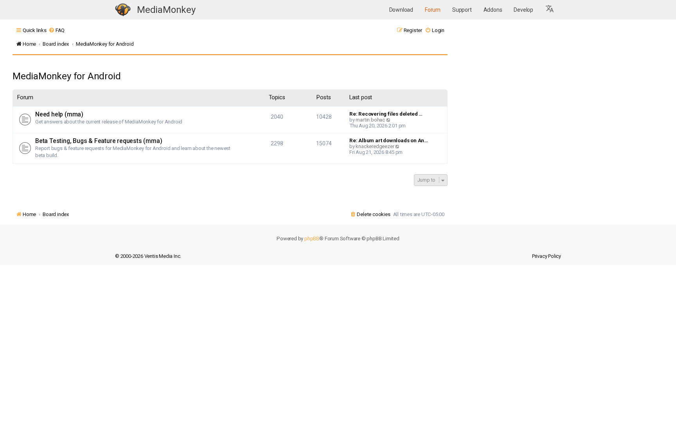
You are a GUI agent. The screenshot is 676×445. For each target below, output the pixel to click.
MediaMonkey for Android (66, 76)
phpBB (311, 238)
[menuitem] (57, 30)
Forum (432, 10)
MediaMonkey (166, 9)
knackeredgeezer (375, 146)
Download (401, 10)
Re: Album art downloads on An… (388, 140)
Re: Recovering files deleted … (385, 114)
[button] (550, 10)
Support (462, 10)
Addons (493, 10)
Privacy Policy (546, 256)
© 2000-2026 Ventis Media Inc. (148, 256)
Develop (523, 10)
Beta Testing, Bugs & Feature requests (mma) (98, 141)
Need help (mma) (59, 114)
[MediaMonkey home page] (123, 10)
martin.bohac (370, 120)
